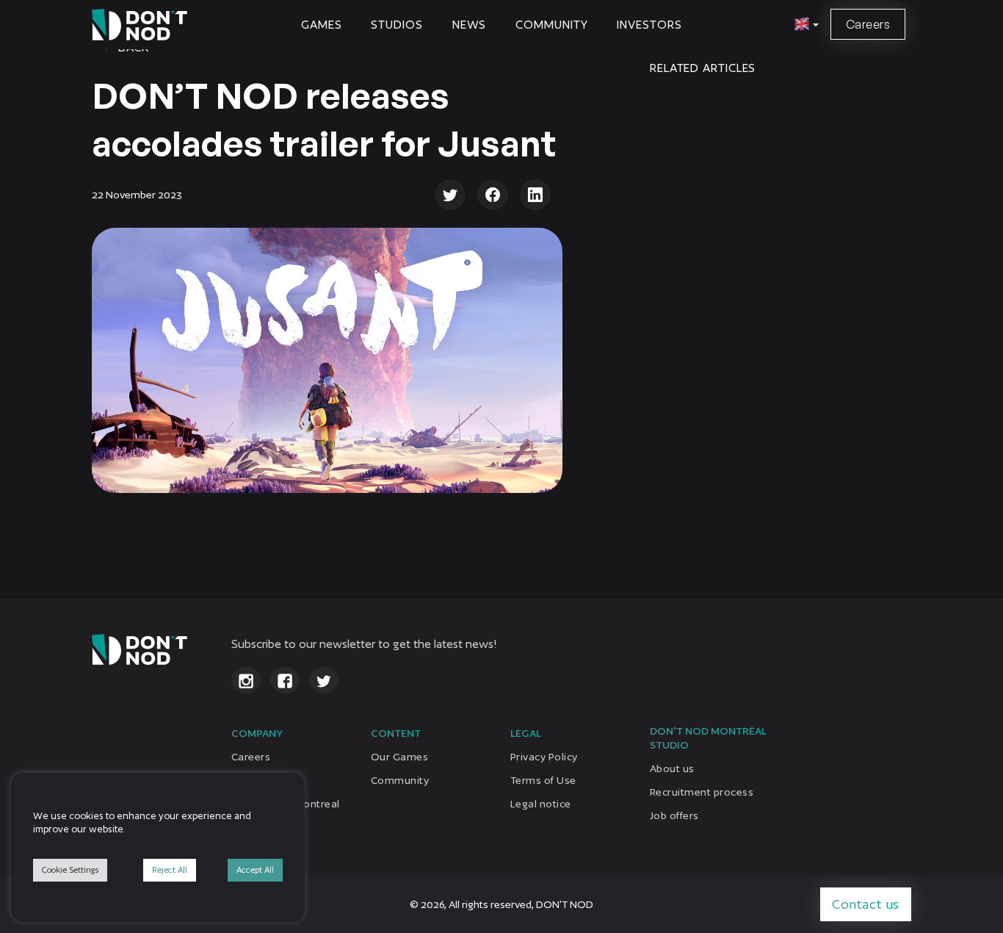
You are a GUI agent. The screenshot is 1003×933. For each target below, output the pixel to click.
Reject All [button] (169, 870)
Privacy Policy (544, 757)
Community (551, 25)
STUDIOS (396, 25)
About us (672, 768)
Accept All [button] (255, 870)
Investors (649, 25)
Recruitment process (701, 792)
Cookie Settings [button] (70, 870)
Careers (868, 24)
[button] (804, 25)
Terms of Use (543, 780)
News (469, 25)
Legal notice (540, 804)
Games (321, 25)
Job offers (674, 815)
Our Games (399, 757)
